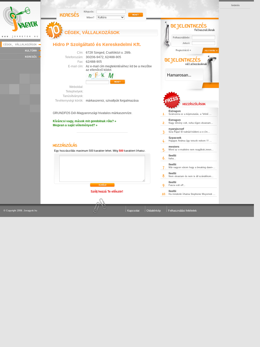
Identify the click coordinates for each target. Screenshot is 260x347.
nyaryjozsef (176, 128)
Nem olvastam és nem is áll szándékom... (191, 176)
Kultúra (20, 50)
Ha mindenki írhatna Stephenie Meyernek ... (192, 194)
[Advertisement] (235, 85)
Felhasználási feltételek (182, 210)
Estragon (175, 111)
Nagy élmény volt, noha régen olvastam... (191, 123)
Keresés (20, 56)
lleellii (172, 155)
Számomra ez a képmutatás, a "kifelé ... (190, 114)
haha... (172, 158)
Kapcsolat (133, 210)
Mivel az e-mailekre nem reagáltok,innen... (191, 149)
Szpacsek (175, 137)
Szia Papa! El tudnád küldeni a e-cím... (189, 132)
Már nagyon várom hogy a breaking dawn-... (192, 167)
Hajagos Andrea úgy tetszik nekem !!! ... (190, 140)
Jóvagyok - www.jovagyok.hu (20, 19)
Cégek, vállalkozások (20, 44)
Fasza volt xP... (177, 185)
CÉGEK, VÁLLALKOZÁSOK (92, 32)
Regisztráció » (183, 50)
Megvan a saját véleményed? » (75, 125)
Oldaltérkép (154, 210)
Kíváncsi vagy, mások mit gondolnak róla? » (84, 121)
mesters (174, 146)
